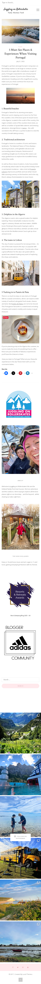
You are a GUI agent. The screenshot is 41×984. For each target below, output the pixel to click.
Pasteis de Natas (17, 304)
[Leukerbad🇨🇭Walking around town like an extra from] (20, 774)
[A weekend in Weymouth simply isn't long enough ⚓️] (20, 816)
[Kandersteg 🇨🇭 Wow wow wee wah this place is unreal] (20, 733)
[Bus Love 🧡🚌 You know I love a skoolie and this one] (20, 858)
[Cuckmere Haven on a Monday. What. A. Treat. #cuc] (20, 900)
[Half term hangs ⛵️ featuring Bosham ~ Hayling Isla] (20, 941)
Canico (24, 128)
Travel (20, 47)
